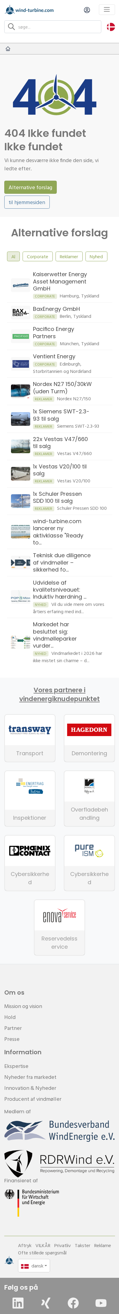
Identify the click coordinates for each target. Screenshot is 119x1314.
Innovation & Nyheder (30, 1087)
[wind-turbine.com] (8, 48)
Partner (13, 1027)
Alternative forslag (30, 187)
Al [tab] (13, 256)
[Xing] (45, 1303)
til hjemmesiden (27, 202)
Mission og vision (23, 1006)
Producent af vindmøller (32, 1098)
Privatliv (62, 1245)
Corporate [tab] (37, 256)
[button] (111, 26)
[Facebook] (73, 1303)
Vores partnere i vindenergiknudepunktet (59, 694)
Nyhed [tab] (96, 256)
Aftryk (24, 1245)
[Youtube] (101, 1303)
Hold (10, 1016)
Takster (82, 1245)
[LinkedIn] (18, 1303)
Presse (12, 1038)
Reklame (102, 1245)
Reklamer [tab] (69, 256)
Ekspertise (16, 1065)
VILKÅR (42, 1245)
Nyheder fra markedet (30, 1076)
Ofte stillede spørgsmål (42, 1253)
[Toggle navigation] (107, 9)
